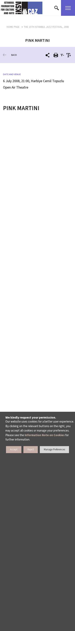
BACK (14, 55)
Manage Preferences (54, 449)
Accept (13, 449)
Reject (30, 449)
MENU (68, 8)
